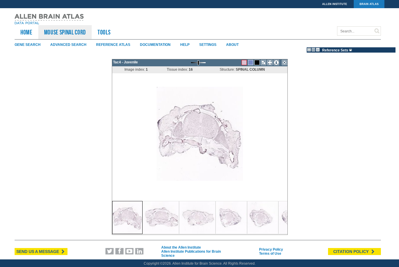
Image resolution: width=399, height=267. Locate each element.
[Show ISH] (244, 62)
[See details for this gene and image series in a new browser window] (276, 62)
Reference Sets (335, 50)
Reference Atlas (113, 45)
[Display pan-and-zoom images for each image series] (309, 49)
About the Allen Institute (181, 247)
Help (185, 45)
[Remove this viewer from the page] (284, 62)
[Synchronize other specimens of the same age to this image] (270, 62)
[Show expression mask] (257, 62)
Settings (207, 45)
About (232, 45)
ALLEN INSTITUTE (334, 4)
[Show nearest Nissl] (250, 62)
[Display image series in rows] (318, 49)
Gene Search (28, 45)
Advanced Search (68, 45)
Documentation (155, 45)
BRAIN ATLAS (369, 4)
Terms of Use (270, 254)
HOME (26, 32)
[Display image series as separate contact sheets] (313, 49)
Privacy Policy (271, 249)
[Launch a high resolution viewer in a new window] (263, 62)
